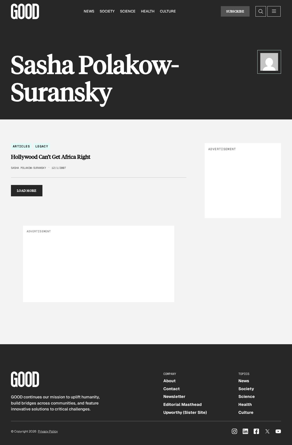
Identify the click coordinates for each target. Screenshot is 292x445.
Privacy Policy (48, 431)
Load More (26, 190)
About (169, 380)
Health (147, 11)
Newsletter (174, 396)
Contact (171, 388)
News (89, 11)
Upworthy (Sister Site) (185, 412)
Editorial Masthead (182, 404)
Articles (21, 146)
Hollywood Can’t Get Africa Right (50, 156)
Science (128, 11)
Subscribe (235, 11)
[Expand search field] (261, 11)
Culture (168, 11)
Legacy (41, 146)
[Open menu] (274, 11)
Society (107, 11)
